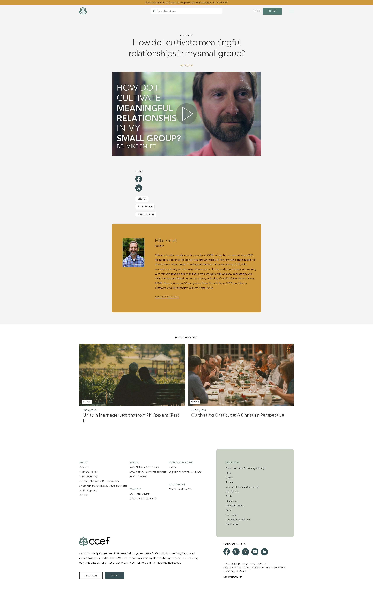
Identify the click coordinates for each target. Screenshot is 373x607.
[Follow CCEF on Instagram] (245, 551)
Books (229, 496)
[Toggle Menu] (291, 10)
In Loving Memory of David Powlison (99, 481)
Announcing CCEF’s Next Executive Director (103, 485)
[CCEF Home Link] (115, 11)
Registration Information (143, 498)
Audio (229, 510)
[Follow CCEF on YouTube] (254, 551)
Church (142, 198)
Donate (115, 575)
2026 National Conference (145, 467)
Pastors (173, 467)
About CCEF (91, 575)
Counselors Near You (180, 489)
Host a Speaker (138, 476)
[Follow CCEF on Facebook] (226, 551)
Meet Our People (89, 471)
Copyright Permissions (238, 519)
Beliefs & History (88, 476)
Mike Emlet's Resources (167, 297)
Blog (228, 473)
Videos (229, 477)
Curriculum (232, 515)
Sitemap (243, 564)
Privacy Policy (258, 564)
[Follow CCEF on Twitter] (236, 551)
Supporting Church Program (185, 471)
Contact (83, 495)
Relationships (145, 206)
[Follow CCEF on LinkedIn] (264, 551)
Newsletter (232, 524)
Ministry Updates (88, 490)
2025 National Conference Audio (148, 471)
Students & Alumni (140, 493)
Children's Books (235, 505)
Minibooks (231, 501)
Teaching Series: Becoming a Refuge (246, 468)
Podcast (230, 482)
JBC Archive (232, 491)
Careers (83, 467)
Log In (257, 11)
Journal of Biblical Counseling (242, 487)
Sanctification (146, 214)
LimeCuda (236, 577)
